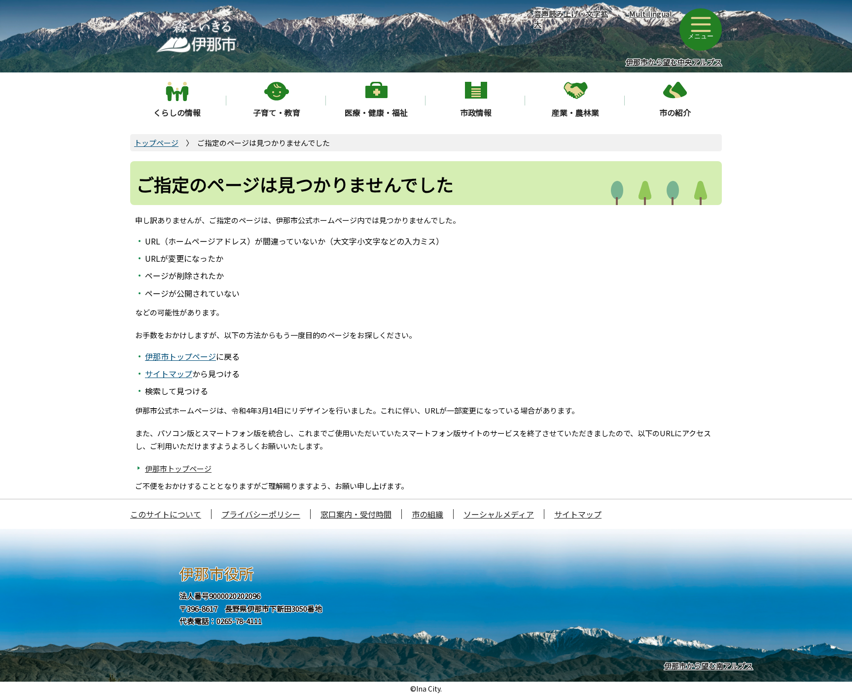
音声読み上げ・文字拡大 (571, 18)
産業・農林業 (575, 112)
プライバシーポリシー (260, 514)
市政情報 (476, 112)
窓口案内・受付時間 (355, 514)
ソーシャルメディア (498, 514)
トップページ (156, 143)
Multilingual (650, 13)
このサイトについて (165, 514)
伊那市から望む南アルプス (708, 665)
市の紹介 (675, 112)
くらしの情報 (177, 112)
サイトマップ (168, 374)
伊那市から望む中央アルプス (674, 62)
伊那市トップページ (180, 356)
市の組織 (427, 514)
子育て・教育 (276, 112)
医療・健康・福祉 (376, 112)
